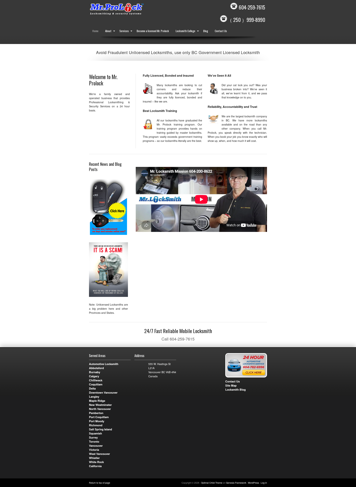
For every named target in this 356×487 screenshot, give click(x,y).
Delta (92, 388)
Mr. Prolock (124, 9)
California (95, 466)
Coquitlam (95, 384)
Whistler (94, 458)
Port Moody (96, 421)
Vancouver (96, 446)
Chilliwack (95, 380)
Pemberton (96, 413)
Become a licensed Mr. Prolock (153, 31)
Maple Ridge (97, 401)
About (106, 31)
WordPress (253, 482)
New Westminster (100, 405)
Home (95, 31)
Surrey (93, 437)
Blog (205, 31)
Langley (94, 397)
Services (122, 31)
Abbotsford (96, 368)
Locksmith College (183, 31)
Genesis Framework (236, 482)
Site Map (231, 385)
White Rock (96, 462)
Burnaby (94, 372)
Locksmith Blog (235, 389)
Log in (264, 482)
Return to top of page (99, 482)
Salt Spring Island (100, 429)
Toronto (94, 441)
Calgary (94, 376)
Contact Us (221, 31)
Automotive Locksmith (103, 364)
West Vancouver (99, 454)
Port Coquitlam (99, 417)
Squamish (95, 433)
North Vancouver (100, 409)
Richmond (95, 425)
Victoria (94, 450)
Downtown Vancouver (103, 392)
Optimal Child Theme (211, 482)
